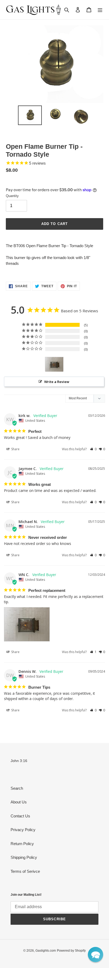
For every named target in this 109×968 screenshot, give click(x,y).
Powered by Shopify (71, 950)
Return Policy (22, 843)
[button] (93, 449)
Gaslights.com (45, 950)
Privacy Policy (23, 829)
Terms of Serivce (25, 871)
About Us (19, 802)
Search (17, 788)
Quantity (12, 196)
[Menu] (100, 9)
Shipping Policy (24, 857)
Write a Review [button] (56, 381)
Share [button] (15, 449)
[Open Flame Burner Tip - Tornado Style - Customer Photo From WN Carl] (54, 364)
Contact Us (20, 816)
